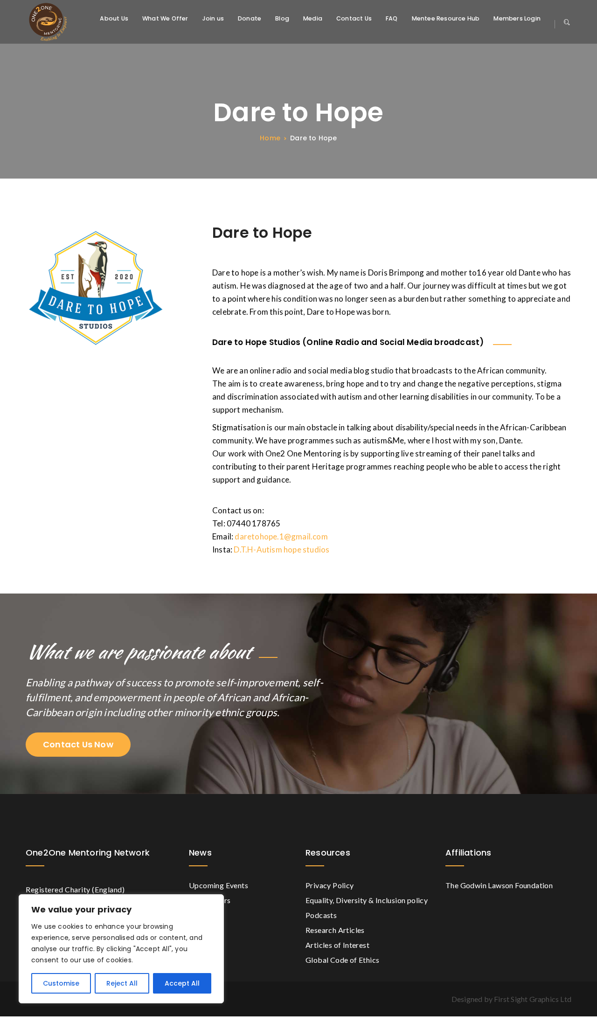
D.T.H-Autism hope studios (281, 549)
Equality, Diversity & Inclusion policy (366, 900)
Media (312, 19)
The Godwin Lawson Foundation (499, 885)
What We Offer (165, 19)
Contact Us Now (78, 744)
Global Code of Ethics (342, 959)
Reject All (122, 983)
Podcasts (321, 915)
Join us (213, 19)
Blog (282, 19)
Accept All (182, 983)
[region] (121, 948)
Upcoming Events (218, 885)
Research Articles (335, 929)
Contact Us (354, 19)
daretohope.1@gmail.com (281, 536)
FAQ (392, 19)
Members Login (517, 19)
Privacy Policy (329, 885)
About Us (114, 19)
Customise (61, 983)
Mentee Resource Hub (446, 19)
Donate (249, 19)
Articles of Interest (337, 944)
